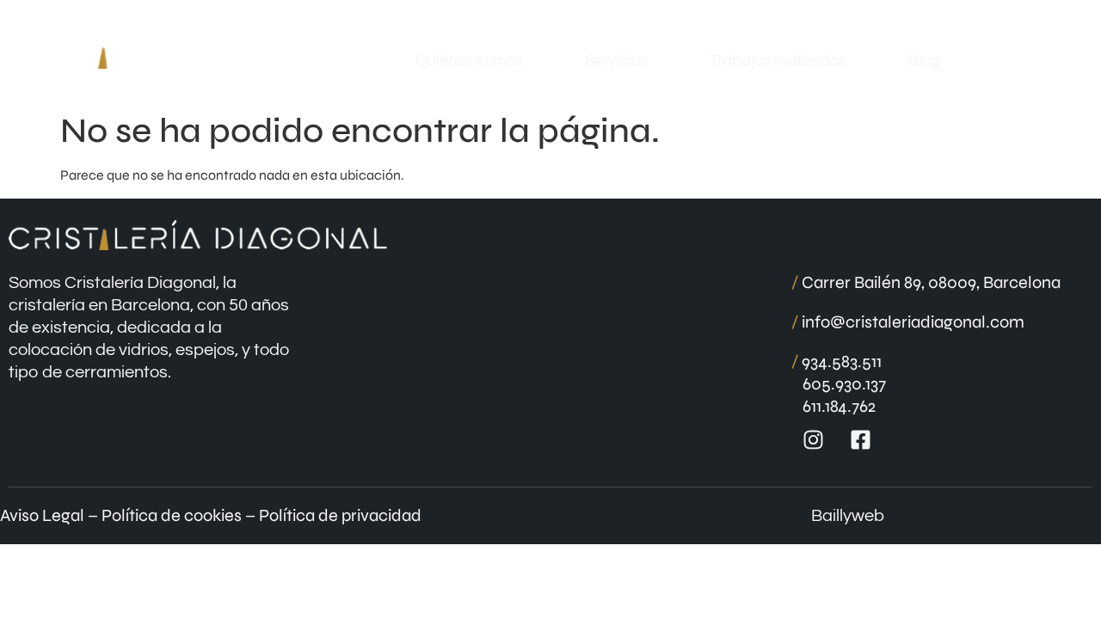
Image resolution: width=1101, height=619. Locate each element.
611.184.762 (839, 406)
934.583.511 (836, 361)
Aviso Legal (42, 515)
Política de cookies (171, 515)
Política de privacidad (340, 515)
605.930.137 (844, 384)
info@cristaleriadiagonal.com (907, 322)
